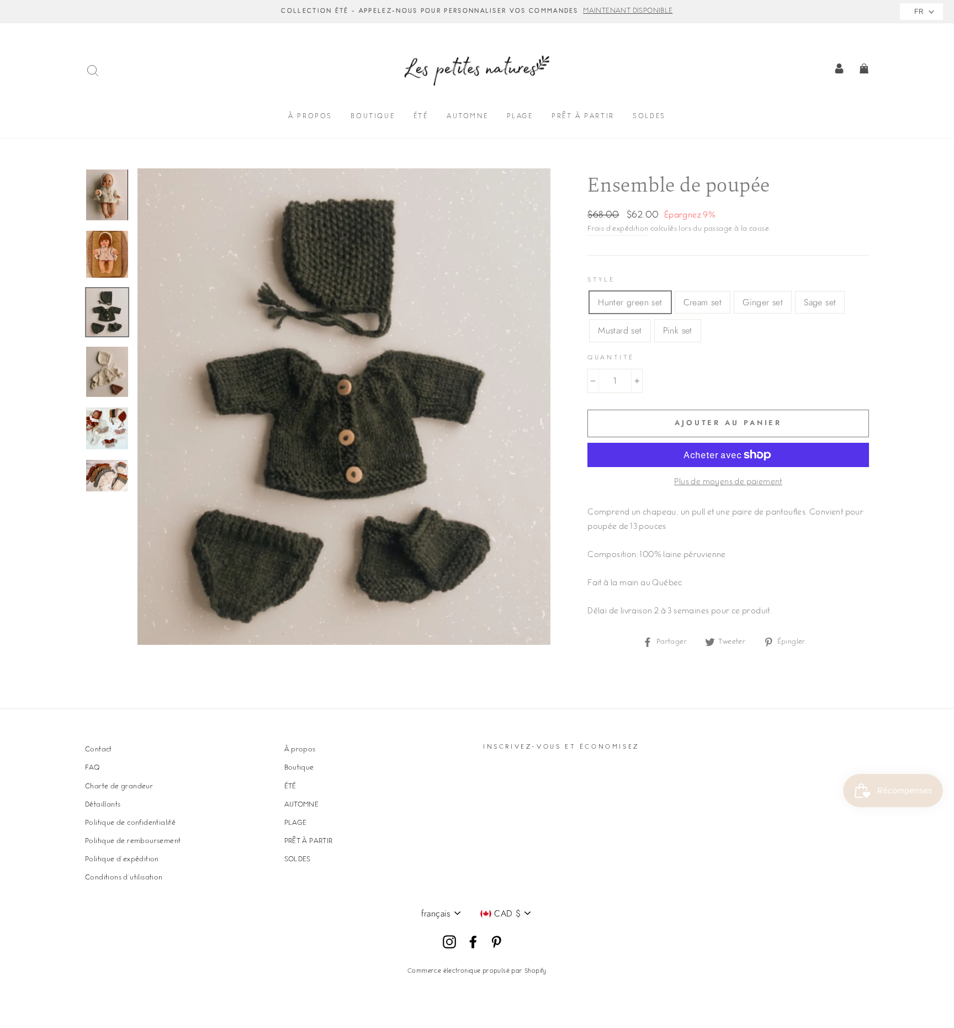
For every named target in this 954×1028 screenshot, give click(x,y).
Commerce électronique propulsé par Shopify (477, 971)
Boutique (373, 117)
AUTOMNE (467, 117)
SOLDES (649, 117)
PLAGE (520, 117)
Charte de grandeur (119, 786)
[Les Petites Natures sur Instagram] (449, 942)
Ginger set (763, 302)
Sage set (820, 302)
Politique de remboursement (133, 841)
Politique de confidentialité (130, 823)
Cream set (702, 302)
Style (600, 280)
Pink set (677, 330)
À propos (310, 117)
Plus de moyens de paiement (728, 482)
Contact (98, 749)
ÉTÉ (421, 117)
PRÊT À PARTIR (583, 117)
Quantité (610, 358)
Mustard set (620, 330)
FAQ (92, 768)
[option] (477, 12)
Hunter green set (630, 302)
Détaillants (102, 805)
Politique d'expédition (122, 859)
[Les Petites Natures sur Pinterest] (496, 942)
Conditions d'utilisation (124, 878)
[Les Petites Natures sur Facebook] (473, 942)
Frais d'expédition (617, 229)
